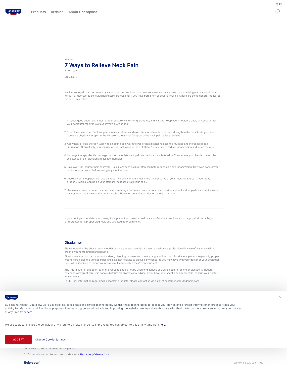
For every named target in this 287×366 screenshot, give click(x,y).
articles (69, 59)
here (29, 312)
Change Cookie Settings (50, 339)
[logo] (13, 12)
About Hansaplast (82, 12)
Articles (57, 12)
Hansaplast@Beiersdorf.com (94, 354)
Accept (18, 339)
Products (38, 12)
